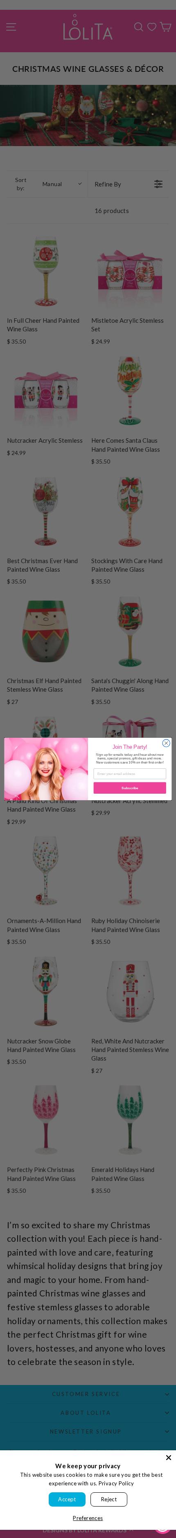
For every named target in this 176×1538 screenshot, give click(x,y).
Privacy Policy (116, 1483)
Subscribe (130, 788)
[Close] (169, 1458)
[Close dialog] (166, 743)
